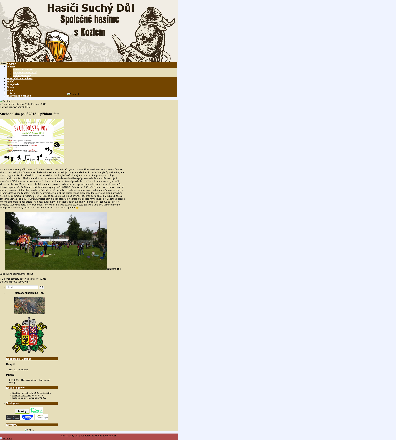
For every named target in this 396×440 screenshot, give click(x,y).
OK (42, 287)
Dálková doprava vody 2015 (15, 106)
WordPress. (111, 435)
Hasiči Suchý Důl (69, 435)
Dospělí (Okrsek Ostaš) (25, 72)
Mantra (98, 435)
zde (119, 268)
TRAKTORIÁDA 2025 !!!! (19, 95)
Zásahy (10, 87)
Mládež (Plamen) (22, 75)
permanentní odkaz (23, 273)
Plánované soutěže (23, 69)
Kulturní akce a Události (19, 78)
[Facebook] (73, 94)
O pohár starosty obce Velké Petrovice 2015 (23, 104)
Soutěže (11, 66)
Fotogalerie (13, 84)
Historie (11, 93)
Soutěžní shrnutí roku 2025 (25, 393)
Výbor (10, 90)
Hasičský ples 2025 (21, 395)
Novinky (11, 63)
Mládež (10, 81)
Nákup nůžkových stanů (24, 398)
